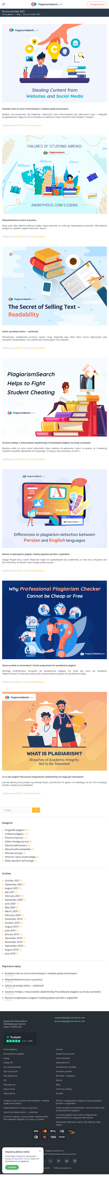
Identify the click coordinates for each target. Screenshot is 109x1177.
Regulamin (45, 1168)
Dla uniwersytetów (12, 1067)
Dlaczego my (9, 1084)
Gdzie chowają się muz (17, 841)
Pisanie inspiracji (14, 837)
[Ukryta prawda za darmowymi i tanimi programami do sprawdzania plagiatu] (54, 658)
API (5, 1080)
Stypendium (9, 1093)
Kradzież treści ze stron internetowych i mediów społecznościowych (35, 108)
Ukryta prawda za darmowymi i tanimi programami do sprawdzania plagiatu (39, 665)
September (14, 884)
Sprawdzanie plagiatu (14, 1053)
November (13, 919)
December (13, 938)
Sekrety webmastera (16, 845)
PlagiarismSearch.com (54, 1150)
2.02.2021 (19, 793)
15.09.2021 (19, 236)
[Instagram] (74, 1161)
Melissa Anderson (38, 236)
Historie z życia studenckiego (20, 856)
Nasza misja (9, 1089)
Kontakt (59, 1093)
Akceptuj (12, 1167)
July (9, 892)
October (12, 880)
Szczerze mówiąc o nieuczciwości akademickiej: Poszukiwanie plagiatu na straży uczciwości (46, 442)
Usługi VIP (8, 1062)
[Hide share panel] (3, 1175)
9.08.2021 (19, 682)
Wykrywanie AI (63, 1062)
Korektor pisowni (64, 1071)
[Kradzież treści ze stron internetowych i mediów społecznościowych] (54, 102)
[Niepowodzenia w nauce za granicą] (54, 213)
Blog (18, 14)
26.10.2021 (19, 125)
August (11, 888)
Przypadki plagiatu (15, 830)
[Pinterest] (58, 1161)
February (12, 895)
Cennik (59, 1049)
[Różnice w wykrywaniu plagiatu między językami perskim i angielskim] (54, 547)
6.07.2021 (19, 570)
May (10, 907)
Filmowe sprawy (13, 853)
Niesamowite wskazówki (18, 849)
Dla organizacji (11, 1075)
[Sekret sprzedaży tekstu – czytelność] (54, 324)
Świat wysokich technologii (19, 860)
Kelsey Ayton (36, 125)
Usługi (6, 1058)
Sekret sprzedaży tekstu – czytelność (20, 331)
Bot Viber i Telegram (65, 1075)
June (10, 903)
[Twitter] (50, 1161)
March (11, 911)
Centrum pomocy (64, 1089)
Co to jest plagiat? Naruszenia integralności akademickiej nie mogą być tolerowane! (42, 776)
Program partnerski (65, 1053)
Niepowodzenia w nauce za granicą (19, 220)
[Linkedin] (66, 1161)
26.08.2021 (19, 348)
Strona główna (7, 14)
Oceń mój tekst (63, 1058)
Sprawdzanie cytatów (66, 1067)
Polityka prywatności (62, 1168)
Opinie (59, 1080)
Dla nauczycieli (11, 1071)
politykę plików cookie (19, 1158)
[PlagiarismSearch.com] (47, 4)
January (12, 934)
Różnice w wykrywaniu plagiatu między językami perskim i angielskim (36, 554)
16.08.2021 (19, 459)
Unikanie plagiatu (14, 833)
